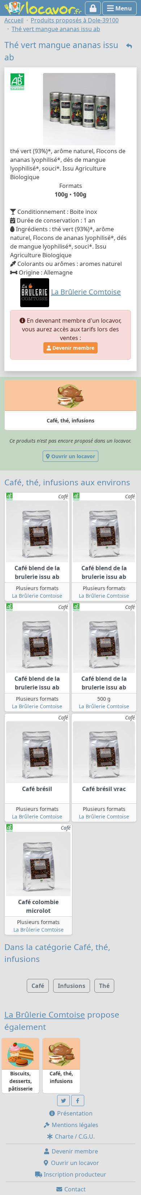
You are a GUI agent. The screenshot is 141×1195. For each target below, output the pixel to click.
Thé (104, 986)
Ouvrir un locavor (72, 456)
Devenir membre (72, 347)
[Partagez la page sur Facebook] (77, 1100)
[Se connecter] (93, 8)
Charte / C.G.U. (74, 1136)
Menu (123, 8)
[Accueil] (43, 7)
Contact (74, 1189)
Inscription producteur (74, 1174)
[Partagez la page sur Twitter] (63, 1100)
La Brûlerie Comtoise (37, 595)
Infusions (71, 986)
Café (37, 986)
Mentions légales (74, 1125)
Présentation (74, 1113)
